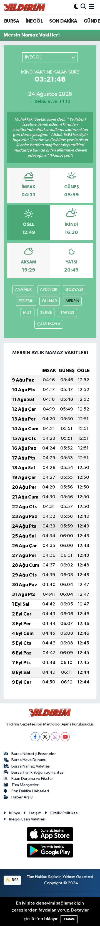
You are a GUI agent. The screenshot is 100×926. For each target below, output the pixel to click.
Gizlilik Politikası (64, 813)
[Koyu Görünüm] (76, 7)
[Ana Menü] (91, 7)
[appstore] (50, 835)
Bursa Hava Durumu (28, 760)
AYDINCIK (48, 289)
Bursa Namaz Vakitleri (30, 766)
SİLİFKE (46, 313)
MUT (27, 313)
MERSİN (72, 301)
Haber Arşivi (22, 797)
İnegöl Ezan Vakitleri (27, 819)
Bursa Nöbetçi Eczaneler (33, 754)
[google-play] (50, 851)
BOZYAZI (74, 289)
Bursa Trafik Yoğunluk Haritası (37, 772)
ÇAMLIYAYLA (49, 324)
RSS (15, 880)
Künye (14, 813)
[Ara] (83, 7)
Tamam (69, 919)
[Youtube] (65, 736)
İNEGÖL (34, 21)
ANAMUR (23, 289)
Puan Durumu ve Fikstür (32, 778)
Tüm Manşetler (25, 785)
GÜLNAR (49, 301)
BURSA (11, 21)
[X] (45, 736)
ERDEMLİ (26, 301)
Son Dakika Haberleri (30, 791)
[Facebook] (35, 736)
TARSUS (67, 313)
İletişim (35, 813)
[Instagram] (55, 736)
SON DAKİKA (63, 21)
